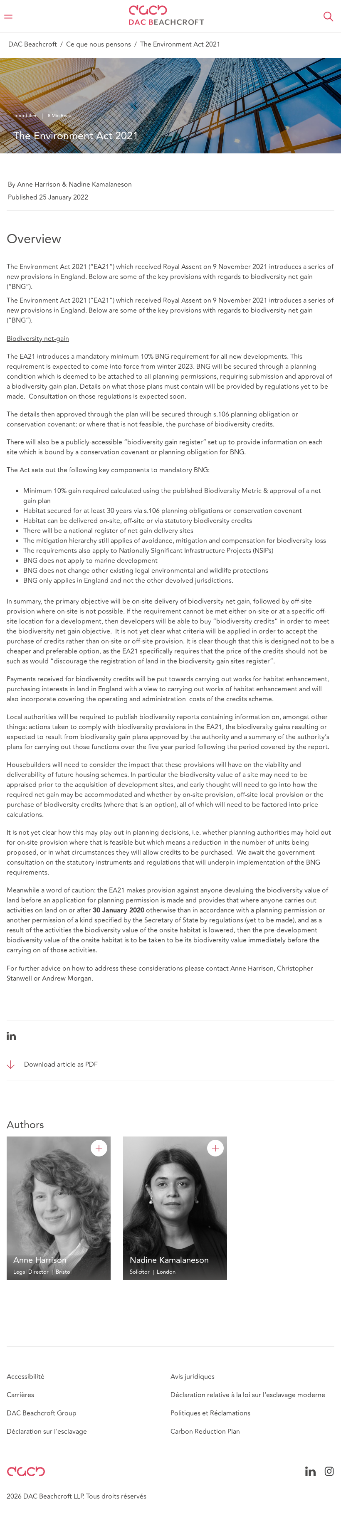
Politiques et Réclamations (210, 1413)
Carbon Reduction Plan (205, 1432)
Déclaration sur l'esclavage (47, 1432)
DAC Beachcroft (32, 44)
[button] (328, 16)
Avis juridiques (192, 1377)
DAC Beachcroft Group (42, 1413)
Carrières (20, 1395)
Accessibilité (25, 1377)
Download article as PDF (61, 1065)
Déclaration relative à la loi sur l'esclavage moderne (247, 1395)
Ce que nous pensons (98, 44)
